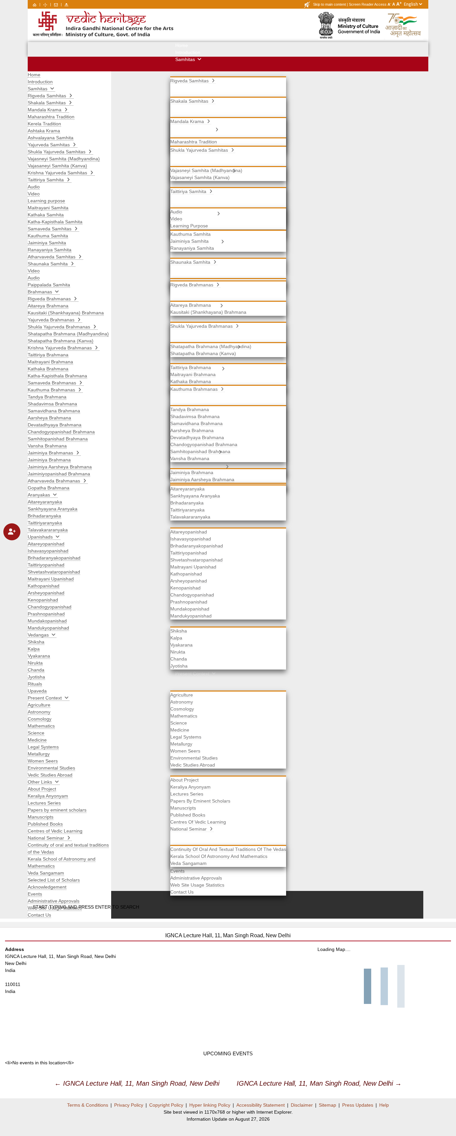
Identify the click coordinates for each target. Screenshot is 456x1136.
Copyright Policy (166, 1105)
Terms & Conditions (87, 1105)
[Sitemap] (66, 4)
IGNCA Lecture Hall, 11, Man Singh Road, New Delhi (136, 1083)
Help (384, 1105)
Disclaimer (302, 1105)
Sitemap (327, 1105)
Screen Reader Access (368, 4)
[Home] (34, 4)
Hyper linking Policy (209, 1105)
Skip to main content (329, 4)
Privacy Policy (128, 1105)
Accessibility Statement (260, 1105)
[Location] (45, 4)
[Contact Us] (56, 4)
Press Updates (357, 1105)
